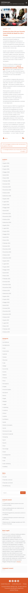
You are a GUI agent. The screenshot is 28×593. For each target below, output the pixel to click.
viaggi (4, 457)
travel (4, 451)
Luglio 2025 (6, 201)
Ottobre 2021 (6, 317)
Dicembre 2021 (6, 311)
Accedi (4, 476)
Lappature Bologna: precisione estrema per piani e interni (13, 518)
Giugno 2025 (6, 204)
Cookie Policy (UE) (5, 583)
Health (4, 386)
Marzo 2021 (6, 326)
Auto (4, 348)
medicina (5, 410)
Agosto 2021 (6, 320)
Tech (4, 445)
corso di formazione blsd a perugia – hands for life (13, 67)
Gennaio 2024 (6, 246)
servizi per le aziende (8, 434)
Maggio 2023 (6, 269)
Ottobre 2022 (6, 290)
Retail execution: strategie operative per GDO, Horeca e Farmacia (13, 523)
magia (4, 404)
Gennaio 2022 (6, 308)
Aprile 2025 (6, 210)
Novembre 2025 (7, 189)
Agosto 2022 (6, 296)
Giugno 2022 (6, 299)
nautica (5, 416)
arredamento (6, 345)
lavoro (4, 395)
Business (5, 360)
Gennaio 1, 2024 (7, 28)
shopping (5, 437)
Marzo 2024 (6, 240)
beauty (4, 357)
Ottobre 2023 (6, 255)
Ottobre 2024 (6, 219)
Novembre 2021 (7, 314)
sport (4, 440)
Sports (4, 443)
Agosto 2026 (6, 163)
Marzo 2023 (6, 275)
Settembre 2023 (7, 258)
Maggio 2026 (6, 172)
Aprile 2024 (6, 237)
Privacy (25, 583)
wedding (5, 466)
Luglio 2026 (6, 166)
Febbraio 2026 (6, 181)
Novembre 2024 (7, 216)
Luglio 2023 (6, 263)
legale (4, 398)
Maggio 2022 (6, 302)
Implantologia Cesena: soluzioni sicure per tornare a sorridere (13, 504)
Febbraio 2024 (6, 243)
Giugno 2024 (6, 231)
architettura (6, 342)
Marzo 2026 (6, 178)
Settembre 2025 (7, 195)
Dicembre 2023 (7, 249)
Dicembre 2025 (7, 187)
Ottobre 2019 (6, 332)
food (4, 380)
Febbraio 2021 (6, 329)
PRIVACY (19, 561)
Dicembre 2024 (7, 213)
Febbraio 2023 (6, 278)
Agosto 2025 (6, 198)
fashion (5, 374)
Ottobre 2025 (6, 192)
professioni (5, 419)
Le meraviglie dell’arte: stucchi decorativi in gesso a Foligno (14, 150)
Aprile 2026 (6, 175)
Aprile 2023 (6, 272)
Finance (5, 377)
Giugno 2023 (6, 266)
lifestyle (5, 401)
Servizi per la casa (7, 431)
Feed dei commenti (8, 482)
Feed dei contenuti (7, 479)
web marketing (7, 463)
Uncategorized (6, 454)
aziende (5, 354)
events (4, 371)
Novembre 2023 (7, 252)
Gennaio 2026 (6, 184)
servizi (4, 428)
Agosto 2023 (6, 260)
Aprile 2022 (6, 305)
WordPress (13, 588)
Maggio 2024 (6, 234)
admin (6, 138)
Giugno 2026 (6, 169)
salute (4, 422)
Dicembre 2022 (7, 284)
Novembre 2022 (7, 287)
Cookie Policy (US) (16, 583)
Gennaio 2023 (6, 281)
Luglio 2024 (6, 228)
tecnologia (5, 448)
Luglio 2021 (6, 323)
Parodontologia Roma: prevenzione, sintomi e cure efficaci (13, 513)
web (4, 460)
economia (5, 369)
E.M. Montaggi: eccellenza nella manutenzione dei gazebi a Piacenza (14, 145)
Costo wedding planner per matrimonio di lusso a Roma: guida (13, 509)
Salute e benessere (7, 425)
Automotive (6, 351)
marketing (5, 407)
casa (4, 363)
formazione (6, 383)
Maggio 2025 (6, 207)
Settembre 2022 (7, 293)
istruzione (5, 392)
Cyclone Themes (14, 590)
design (4, 366)
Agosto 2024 (6, 225)
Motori (4, 413)
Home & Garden (7, 389)
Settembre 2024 (7, 222)
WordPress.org (6, 485)
